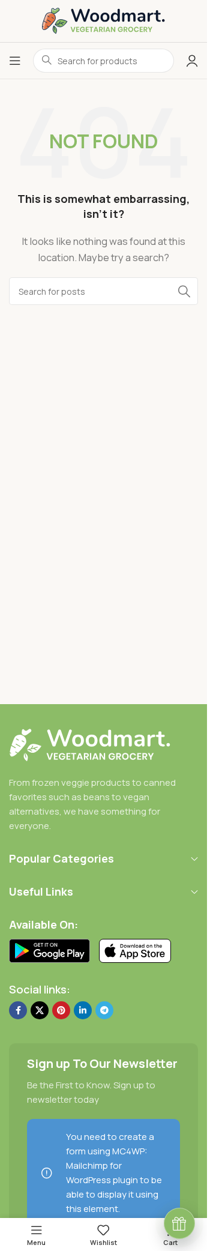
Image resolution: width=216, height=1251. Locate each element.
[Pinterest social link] (61, 1010)
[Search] (184, 291)
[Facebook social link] (18, 1010)
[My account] (192, 61)
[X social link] (40, 1010)
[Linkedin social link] (83, 1010)
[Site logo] (103, 20)
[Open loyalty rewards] (179, 1223)
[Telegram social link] (104, 1010)
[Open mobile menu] (15, 61)
